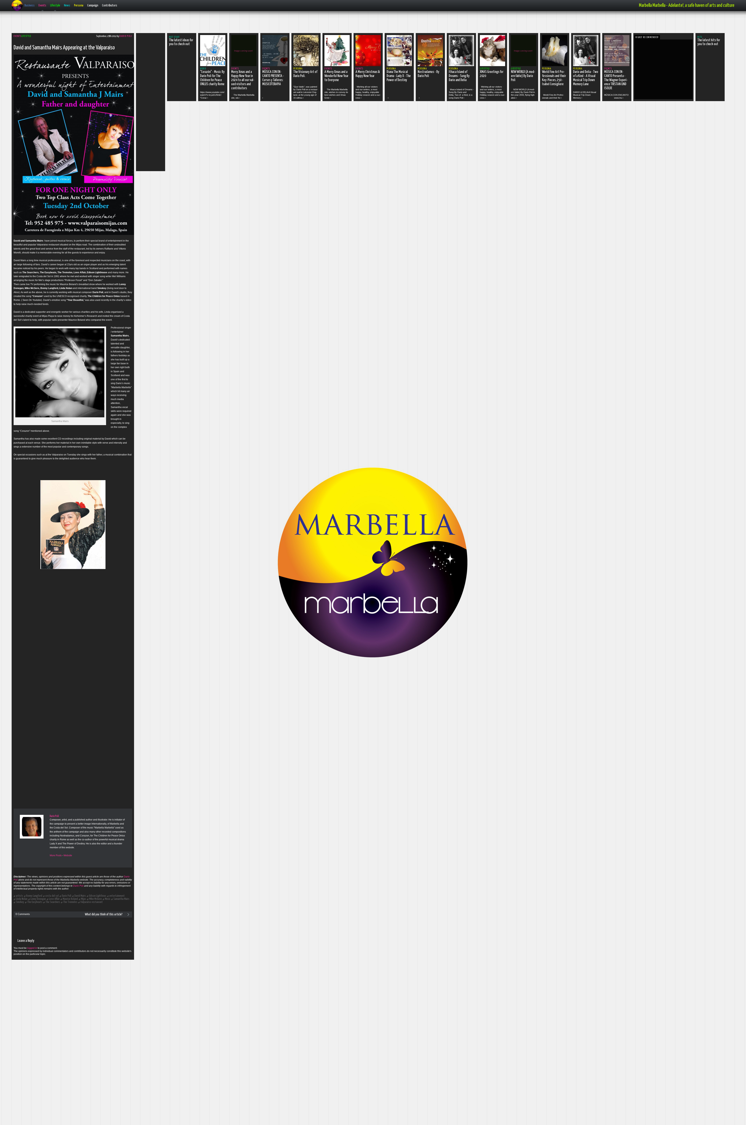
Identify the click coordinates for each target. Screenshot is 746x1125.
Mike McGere (95, 898)
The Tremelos (70, 902)
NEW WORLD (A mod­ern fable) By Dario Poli (523, 76)
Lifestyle (55, 5)
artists (19, 895)
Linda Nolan (21, 898)
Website (68, 855)
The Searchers (52, 902)
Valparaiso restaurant (91, 902)
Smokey (20, 902)
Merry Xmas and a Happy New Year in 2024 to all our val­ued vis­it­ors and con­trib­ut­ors (242, 80)
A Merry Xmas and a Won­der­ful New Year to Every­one (336, 76)
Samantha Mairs (121, 898)
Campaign (92, 5)
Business (29, 5)
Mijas (83, 898)
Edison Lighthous (97, 895)
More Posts (56, 855)
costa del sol (52, 895)
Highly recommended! (647, 37)
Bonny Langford (34, 895)
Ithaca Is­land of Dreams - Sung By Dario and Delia (459, 76)
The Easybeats (34, 902)
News (67, 5)
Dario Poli (125, 36)
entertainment (117, 895)
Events (42, 5)
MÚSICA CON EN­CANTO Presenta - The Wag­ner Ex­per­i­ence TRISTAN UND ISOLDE (616, 80)
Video (203, 68)
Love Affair (54, 898)
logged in (32, 948)
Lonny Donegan (38, 898)
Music (107, 898)
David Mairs (80, 895)
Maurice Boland (70, 898)
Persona (78, 5)
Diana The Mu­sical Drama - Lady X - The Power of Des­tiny (399, 76)
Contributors (109, 5)
